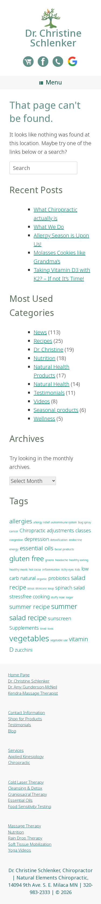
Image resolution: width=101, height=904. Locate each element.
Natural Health (51, 384)
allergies (20, 521)
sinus (30, 588)
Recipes (43, 340)
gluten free (26, 558)
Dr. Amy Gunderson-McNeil (32, 687)
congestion (16, 540)
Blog (12, 731)
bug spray (84, 522)
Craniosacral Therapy (27, 794)
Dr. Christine (48, 349)
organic (42, 579)
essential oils (36, 548)
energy (13, 549)
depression (37, 539)
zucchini (23, 650)
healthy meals (18, 569)
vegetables (29, 638)
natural (28, 578)
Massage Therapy (24, 825)
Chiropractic (19, 762)
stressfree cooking (29, 596)
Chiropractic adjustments (47, 530)
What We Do (49, 226)
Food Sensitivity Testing (29, 806)
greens (49, 560)
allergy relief (41, 522)
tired (43, 628)
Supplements (24, 628)
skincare (41, 588)
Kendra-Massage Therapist (33, 693)
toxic (51, 628)
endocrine (75, 540)
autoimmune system (64, 522)
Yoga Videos (19, 850)
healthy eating (78, 560)
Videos (42, 401)
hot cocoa (35, 569)
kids (77, 569)
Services (16, 750)
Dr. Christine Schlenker (29, 681)
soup (51, 588)
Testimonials (49, 392)
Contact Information (26, 712)
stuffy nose (58, 597)
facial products (64, 549)
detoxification (59, 540)
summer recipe (29, 606)
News (40, 332)
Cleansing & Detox (25, 788)
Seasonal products (56, 410)
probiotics (59, 578)
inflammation (51, 569)
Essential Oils (20, 800)
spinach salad (70, 587)
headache (61, 560)
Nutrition (44, 358)
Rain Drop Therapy (25, 838)
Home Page (19, 674)
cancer (13, 531)
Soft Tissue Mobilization (29, 844)
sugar (70, 597)
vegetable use (59, 640)
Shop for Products (25, 718)
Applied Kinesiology (26, 756)
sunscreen (59, 618)
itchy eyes (67, 569)
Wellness (44, 418)
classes (83, 530)
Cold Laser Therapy (26, 782)
